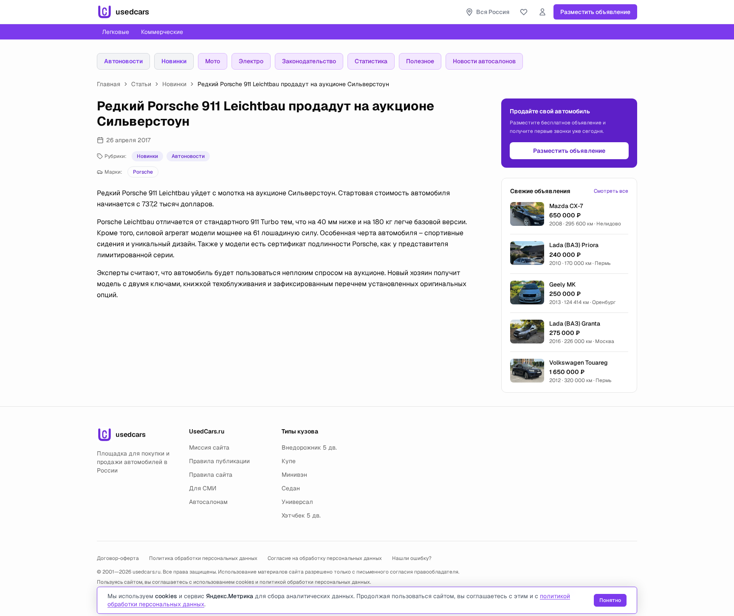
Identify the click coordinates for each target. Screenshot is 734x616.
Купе (289, 461)
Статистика (371, 61)
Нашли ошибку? (412, 558)
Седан (291, 488)
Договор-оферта (118, 558)
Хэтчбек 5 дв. (301, 515)
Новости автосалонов (484, 61)
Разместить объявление (595, 12)
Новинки (173, 61)
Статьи (141, 84)
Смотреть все (611, 191)
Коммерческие (162, 32)
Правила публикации (219, 461)
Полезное (420, 61)
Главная (108, 84)
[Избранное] (523, 12)
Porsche (143, 172)
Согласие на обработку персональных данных (325, 558)
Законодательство (309, 61)
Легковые (115, 32)
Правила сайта (210, 474)
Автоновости (123, 61)
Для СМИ (202, 488)
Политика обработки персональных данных (203, 558)
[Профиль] (542, 12)
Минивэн (294, 474)
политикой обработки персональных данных (315, 582)
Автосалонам (208, 502)
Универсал (297, 502)
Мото (212, 61)
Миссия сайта (209, 447)
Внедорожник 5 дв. (309, 447)
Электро (251, 61)
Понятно (610, 600)
